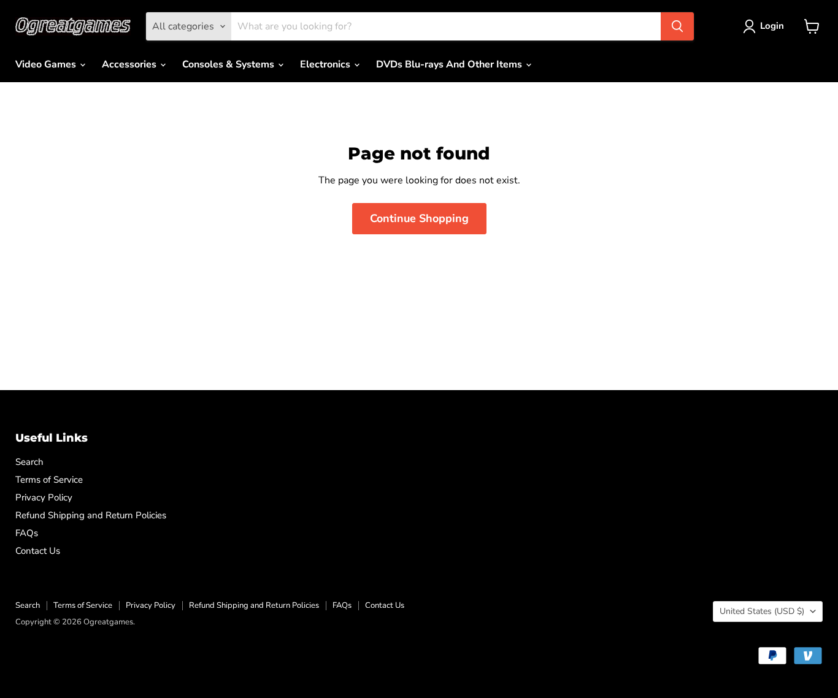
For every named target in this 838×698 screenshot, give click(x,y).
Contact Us (37, 551)
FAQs (26, 533)
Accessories (130, 64)
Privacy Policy (43, 497)
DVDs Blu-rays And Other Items (450, 64)
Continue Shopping (419, 218)
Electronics (326, 64)
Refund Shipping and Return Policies (90, 515)
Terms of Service (49, 480)
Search (29, 462)
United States (762, 611)
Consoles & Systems (229, 64)
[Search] (677, 26)
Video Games (47, 64)
